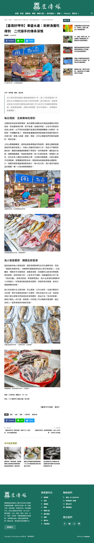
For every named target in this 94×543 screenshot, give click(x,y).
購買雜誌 (69, 507)
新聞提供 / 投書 (71, 501)
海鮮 (21, 414)
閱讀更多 (10, 527)
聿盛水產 (34, 414)
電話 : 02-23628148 (72, 497)
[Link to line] (79, 523)
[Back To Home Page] (17, 495)
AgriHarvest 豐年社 (20, 536)
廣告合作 (69, 504)
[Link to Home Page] (47, 5)
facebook (11, 40)
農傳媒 (6, 35)
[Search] (92, 13)
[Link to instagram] (74, 523)
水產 (16, 414)
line (21, 40)
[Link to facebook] (64, 523)
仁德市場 (27, 414)
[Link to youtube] (69, 523)
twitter (31, 40)
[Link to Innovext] (87, 536)
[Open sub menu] (44, 13)
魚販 (11, 414)
